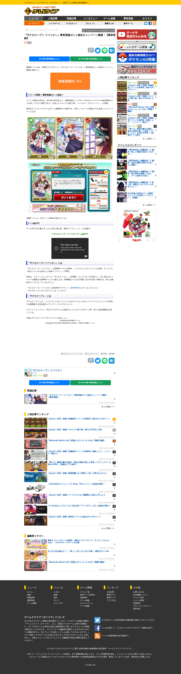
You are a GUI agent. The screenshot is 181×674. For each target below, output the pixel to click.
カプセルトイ (71, 23)
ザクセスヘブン (93, 354)
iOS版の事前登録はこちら (50, 59)
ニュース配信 (138, 600)
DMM (105, 354)
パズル (56, 591)
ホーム (30, 591)
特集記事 (71, 18)
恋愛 (55, 594)
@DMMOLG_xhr (78, 287)
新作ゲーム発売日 (87, 594)
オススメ (147, 18)
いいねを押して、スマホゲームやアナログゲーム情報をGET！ (128, 627)
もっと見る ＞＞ (108, 406)
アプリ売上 (111, 600)
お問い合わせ (138, 591)
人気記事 (52, 18)
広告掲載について (140, 594)
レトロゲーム (54, 23)
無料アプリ (111, 594)
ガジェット (90, 23)
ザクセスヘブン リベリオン (49, 30)
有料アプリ (111, 597)
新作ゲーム (128, 23)
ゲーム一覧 (84, 591)
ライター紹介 (138, 597)
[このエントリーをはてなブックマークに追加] (112, 52)
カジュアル (58, 603)
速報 (113, 354)
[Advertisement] (70, 338)
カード (56, 600)
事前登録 (128, 18)
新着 (29, 594)
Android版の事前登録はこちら (91, 59)
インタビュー (90, 18)
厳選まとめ (109, 23)
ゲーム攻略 (109, 18)
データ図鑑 (84, 605)
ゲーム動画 (31, 603)
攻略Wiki (83, 597)
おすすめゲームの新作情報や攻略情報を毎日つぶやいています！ (129, 619)
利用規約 (137, 603)
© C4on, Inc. (90, 664)
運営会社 (137, 608)
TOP (26, 30)
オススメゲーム (86, 603)
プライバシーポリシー (142, 605)
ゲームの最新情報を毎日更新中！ (116, 635)
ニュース (33, 18)
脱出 (55, 597)
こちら (58, 290)
